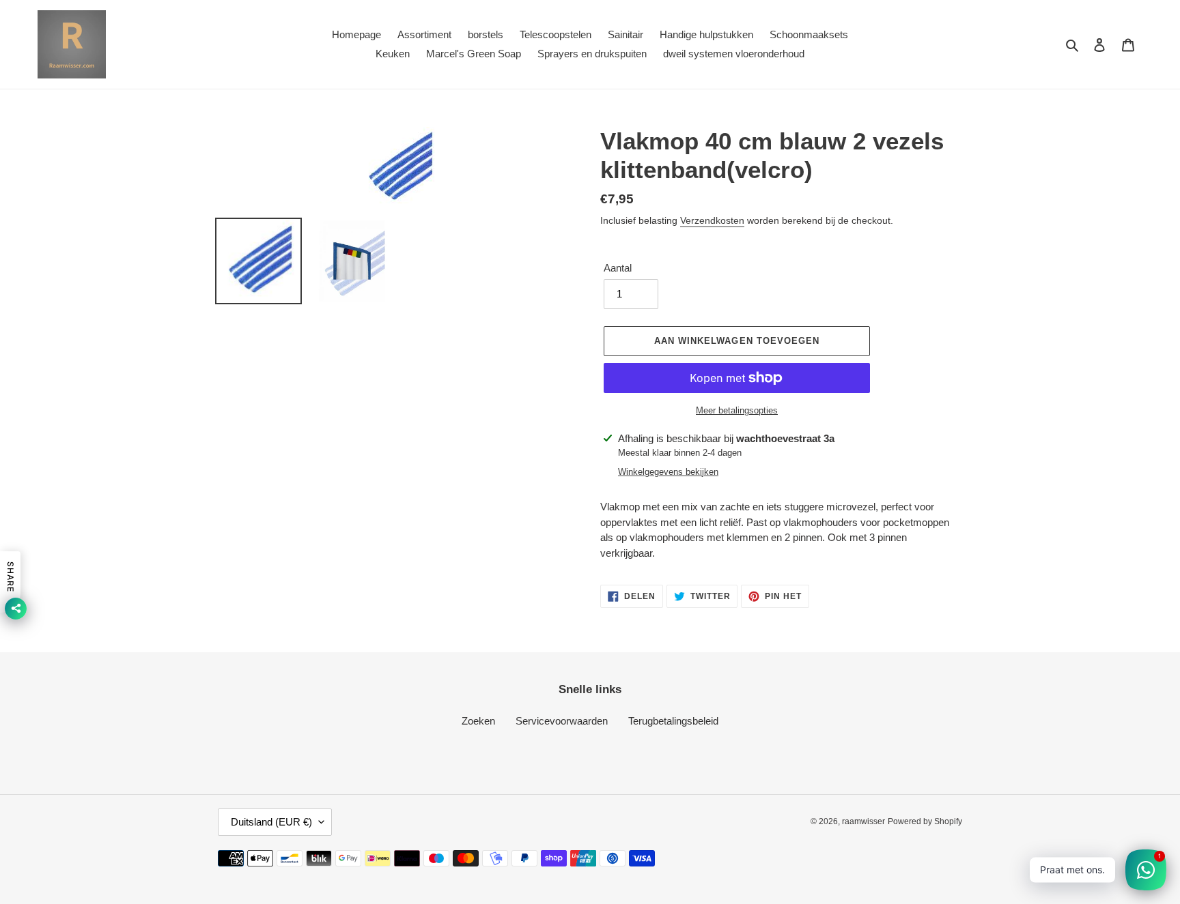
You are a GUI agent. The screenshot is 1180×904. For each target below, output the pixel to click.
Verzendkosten (712, 220)
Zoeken (478, 721)
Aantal (618, 268)
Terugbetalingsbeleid (673, 721)
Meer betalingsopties (737, 410)
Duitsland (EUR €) (271, 822)
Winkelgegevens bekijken (668, 472)
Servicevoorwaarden (562, 721)
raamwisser (863, 821)
